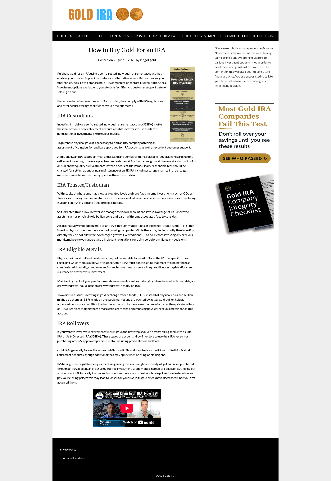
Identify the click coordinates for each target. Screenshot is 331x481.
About (83, 36)
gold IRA (105, 82)
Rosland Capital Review (156, 36)
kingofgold (148, 60)
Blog (100, 36)
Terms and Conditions (73, 458)
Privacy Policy (68, 449)
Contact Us (119, 36)
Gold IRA (64, 36)
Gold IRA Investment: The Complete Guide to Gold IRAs (227, 36)
